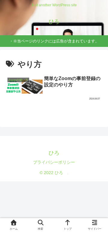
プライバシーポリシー (54, 162)
